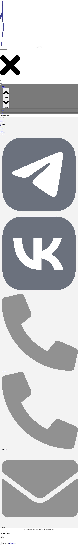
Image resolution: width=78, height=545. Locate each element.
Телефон (1, 537)
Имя (0, 536)
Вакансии (1, 128)
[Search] (0, 80)
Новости (1, 121)
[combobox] (4, 49)
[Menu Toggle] (0, 85)
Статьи (3, 110)
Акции (3, 111)
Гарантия (1, 131)
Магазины (1, 125)
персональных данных (12, 543)
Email (1, 538)
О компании (1, 118)
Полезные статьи (2, 132)
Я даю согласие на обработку (8, 543)
